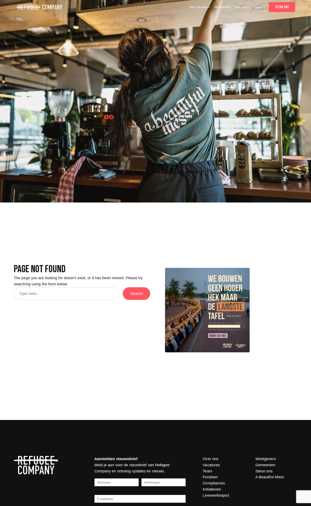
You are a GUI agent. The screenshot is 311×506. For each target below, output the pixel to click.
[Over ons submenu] (249, 7)
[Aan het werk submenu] (209, 7)
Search (136, 293)
